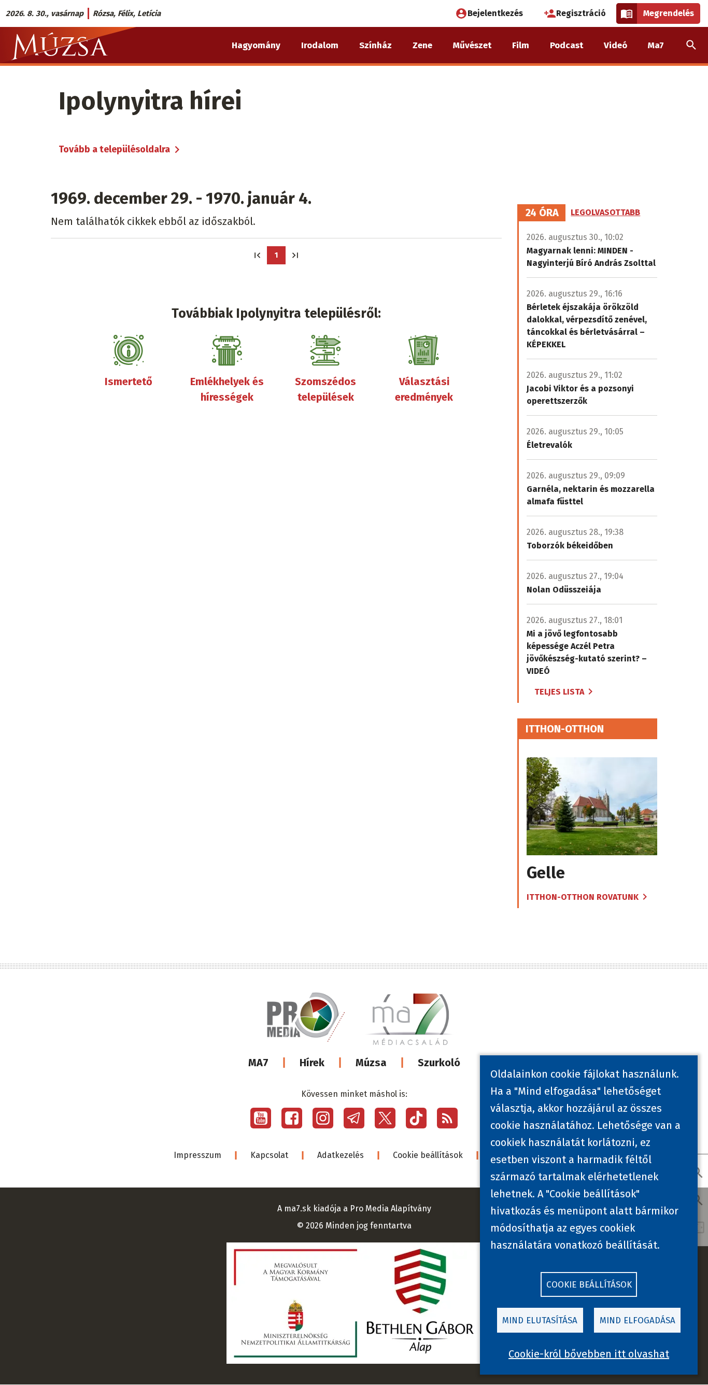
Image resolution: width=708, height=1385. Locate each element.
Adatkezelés (340, 1155)
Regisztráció (581, 13)
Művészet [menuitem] (472, 45)
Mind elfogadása (637, 1320)
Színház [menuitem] (375, 45)
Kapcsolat (269, 1155)
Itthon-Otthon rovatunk (583, 897)
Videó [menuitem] (615, 45)
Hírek (312, 1062)
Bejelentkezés (495, 13)
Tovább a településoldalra (114, 149)
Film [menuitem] (520, 45)
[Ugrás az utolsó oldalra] (295, 255)
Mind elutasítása (539, 1320)
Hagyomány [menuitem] (256, 45)
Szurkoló (439, 1062)
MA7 (258, 1062)
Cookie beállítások (428, 1155)
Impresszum (197, 1155)
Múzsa (371, 1062)
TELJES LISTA (559, 692)
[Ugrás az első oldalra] (257, 255)
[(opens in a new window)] (260, 1118)
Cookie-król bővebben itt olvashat (588, 1354)
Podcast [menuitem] (566, 45)
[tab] (542, 213)
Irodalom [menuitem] (319, 45)
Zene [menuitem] (422, 45)
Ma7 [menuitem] (656, 45)
